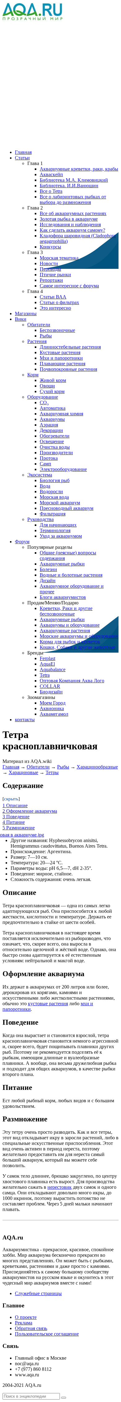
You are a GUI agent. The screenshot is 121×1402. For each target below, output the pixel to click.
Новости (49, 263)
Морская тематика (59, 257)
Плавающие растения (62, 363)
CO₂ (44, 402)
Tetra (45, 675)
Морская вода (54, 497)
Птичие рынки (55, 274)
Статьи (22, 157)
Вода (45, 486)
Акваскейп (51, 174)
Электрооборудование (63, 469)
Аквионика (52, 708)
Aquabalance (52, 669)
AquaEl (47, 664)
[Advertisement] (60, 83)
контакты (25, 719)
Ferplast (47, 658)
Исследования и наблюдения (70, 224)
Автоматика (52, 408)
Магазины (26, 313)
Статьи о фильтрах (59, 302)
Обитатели (38, 324)
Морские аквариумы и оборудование (79, 636)
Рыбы (46, 335)
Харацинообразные (97, 766)
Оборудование (42, 397)
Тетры (52, 772)
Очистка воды (55, 447)
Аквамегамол (54, 714)
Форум (22, 541)
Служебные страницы (38, 1293)
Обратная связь (31, 1328)
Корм (32, 374)
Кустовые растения (60, 352)
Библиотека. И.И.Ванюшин (69, 185)
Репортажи (51, 280)
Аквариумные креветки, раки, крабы (79, 169)
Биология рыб (54, 480)
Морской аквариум (60, 502)
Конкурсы (50, 246)
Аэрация (49, 424)
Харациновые (23, 772)
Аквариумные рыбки (62, 563)
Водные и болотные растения (71, 575)
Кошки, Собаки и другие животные (77, 647)
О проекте (26, 1317)
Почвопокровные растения (68, 369)
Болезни (48, 569)
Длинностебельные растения (70, 346)
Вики (20, 319)
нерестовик (59, 1187)
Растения (37, 341)
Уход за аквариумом (61, 536)
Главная (23, 152)
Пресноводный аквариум (66, 508)
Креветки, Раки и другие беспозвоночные (66, 611)
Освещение (52, 441)
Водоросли (51, 491)
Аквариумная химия (61, 413)
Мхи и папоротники (61, 358)
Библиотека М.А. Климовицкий (74, 180)
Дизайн (48, 580)
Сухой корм (52, 391)
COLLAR (50, 686)
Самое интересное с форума (69, 285)
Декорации (51, 430)
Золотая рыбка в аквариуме (69, 219)
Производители (56, 452)
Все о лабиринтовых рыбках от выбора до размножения (73, 199)
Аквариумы (52, 419)
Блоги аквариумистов (63, 597)
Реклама (23, 1322)
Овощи (47, 385)
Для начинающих (58, 524)
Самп (45, 463)
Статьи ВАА (53, 296)
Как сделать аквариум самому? (72, 230)
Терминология (55, 530)
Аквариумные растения (65, 630)
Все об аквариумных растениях (73, 213)
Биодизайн (51, 691)
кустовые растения (48, 1003)
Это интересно (55, 308)
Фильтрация (52, 513)
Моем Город (52, 702)
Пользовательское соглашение (47, 1333)
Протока (49, 458)
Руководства (40, 519)
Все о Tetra (51, 191)
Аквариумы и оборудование (70, 625)
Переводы (50, 269)
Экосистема (39, 474)
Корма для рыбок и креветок (70, 641)
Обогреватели (54, 435)
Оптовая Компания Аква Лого (72, 680)
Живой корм (53, 380)
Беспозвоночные (57, 330)
